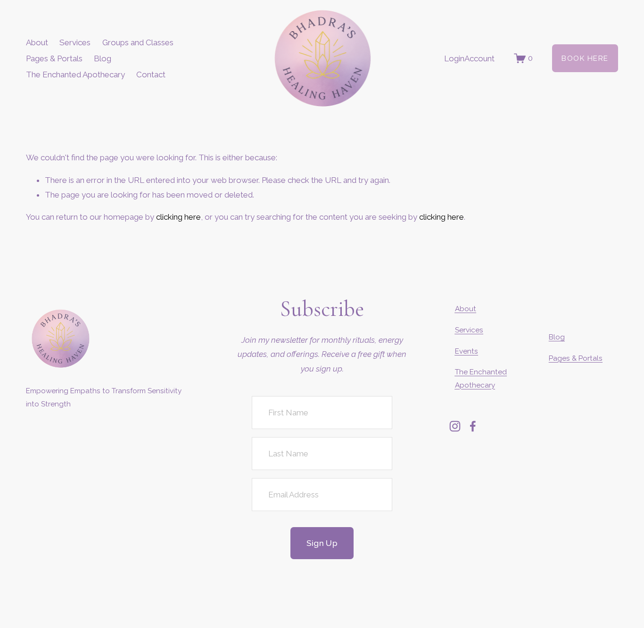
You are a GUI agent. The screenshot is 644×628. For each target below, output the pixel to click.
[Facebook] (473, 426)
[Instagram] (455, 426)
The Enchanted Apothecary (75, 74)
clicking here (178, 217)
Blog (102, 58)
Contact (150, 74)
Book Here (585, 58)
